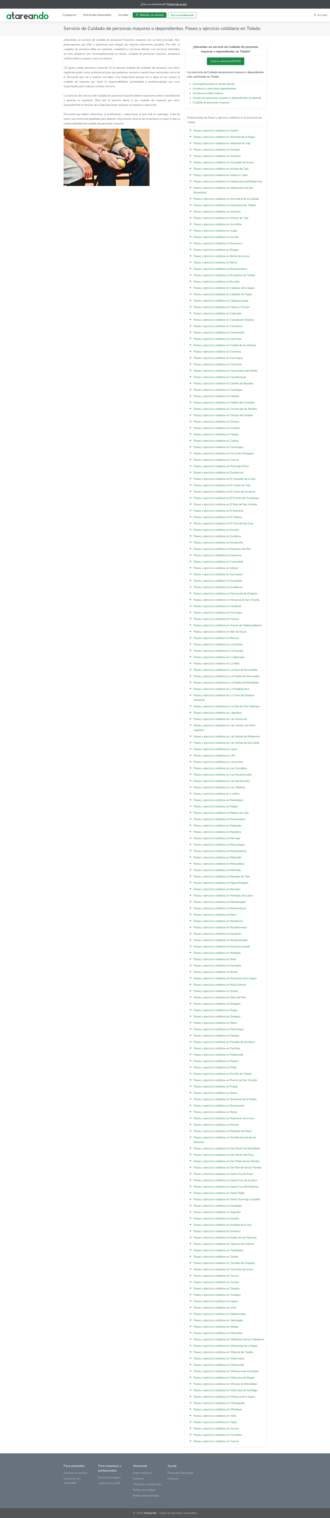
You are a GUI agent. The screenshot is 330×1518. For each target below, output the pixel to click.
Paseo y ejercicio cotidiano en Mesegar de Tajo (222, 876)
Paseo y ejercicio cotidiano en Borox (215, 262)
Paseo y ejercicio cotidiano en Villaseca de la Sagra (224, 1397)
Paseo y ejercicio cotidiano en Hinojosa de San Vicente (227, 600)
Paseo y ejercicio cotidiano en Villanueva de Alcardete (226, 1371)
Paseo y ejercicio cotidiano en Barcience (218, 243)
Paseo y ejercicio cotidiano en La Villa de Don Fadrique (227, 706)
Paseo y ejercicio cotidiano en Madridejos (218, 800)
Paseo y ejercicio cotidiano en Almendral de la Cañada (226, 199)
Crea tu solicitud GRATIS (225, 61)
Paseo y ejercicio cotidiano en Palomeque (219, 1029)
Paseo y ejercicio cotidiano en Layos (215, 749)
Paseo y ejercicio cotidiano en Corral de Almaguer (224, 453)
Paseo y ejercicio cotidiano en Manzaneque (219, 819)
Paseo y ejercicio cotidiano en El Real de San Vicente (225, 504)
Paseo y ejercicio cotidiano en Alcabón (217, 150)
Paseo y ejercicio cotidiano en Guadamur (218, 587)
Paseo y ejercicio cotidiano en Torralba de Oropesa (224, 1263)
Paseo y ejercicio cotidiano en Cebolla (216, 396)
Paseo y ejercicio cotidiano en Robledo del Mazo (223, 1131)
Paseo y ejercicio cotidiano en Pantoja (216, 1036)
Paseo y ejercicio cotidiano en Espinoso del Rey (222, 549)
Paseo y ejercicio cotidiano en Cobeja (216, 434)
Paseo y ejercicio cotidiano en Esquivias (217, 555)
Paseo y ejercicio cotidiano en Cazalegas (218, 390)
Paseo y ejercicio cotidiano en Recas (215, 1112)
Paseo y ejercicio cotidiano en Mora (215, 915)
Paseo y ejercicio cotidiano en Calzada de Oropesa (224, 320)
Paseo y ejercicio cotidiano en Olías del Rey (220, 997)
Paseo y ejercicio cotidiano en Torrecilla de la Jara (223, 1269)
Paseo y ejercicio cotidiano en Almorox (217, 211)
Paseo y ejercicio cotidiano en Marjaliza (217, 832)
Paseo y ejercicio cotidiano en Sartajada (217, 1206)
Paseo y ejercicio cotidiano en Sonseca (217, 1231)
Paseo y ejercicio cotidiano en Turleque (217, 1295)
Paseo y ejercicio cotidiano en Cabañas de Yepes (223, 294)
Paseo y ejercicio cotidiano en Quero (216, 1093)
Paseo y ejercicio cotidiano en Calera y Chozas (222, 307)
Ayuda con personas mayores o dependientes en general (227, 98)
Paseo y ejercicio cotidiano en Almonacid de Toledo (225, 205)
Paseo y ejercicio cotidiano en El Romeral (218, 511)
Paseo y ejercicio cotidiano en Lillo (214, 755)
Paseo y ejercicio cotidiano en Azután (216, 237)
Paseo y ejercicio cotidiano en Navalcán (217, 934)
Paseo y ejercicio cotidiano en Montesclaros (220, 908)
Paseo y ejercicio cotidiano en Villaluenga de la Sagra (225, 1346)
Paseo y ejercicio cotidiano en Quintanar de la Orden (225, 1099)
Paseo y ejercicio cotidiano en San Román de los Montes (228, 1167)
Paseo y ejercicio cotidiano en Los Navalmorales (223, 775)
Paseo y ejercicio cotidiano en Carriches (218, 364)
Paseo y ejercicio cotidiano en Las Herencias (220, 719)
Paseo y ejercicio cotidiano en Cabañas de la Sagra (224, 288)
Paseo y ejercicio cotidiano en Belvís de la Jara (221, 256)
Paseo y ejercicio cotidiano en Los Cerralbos (220, 768)
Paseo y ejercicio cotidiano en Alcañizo (217, 156)
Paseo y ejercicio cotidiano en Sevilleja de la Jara (223, 1225)
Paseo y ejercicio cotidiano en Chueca (216, 422)
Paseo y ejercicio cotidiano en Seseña (216, 1218)
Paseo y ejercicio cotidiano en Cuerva (216, 460)
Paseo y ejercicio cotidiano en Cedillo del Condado (224, 402)
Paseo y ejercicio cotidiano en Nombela (217, 966)
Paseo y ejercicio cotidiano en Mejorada (217, 857)
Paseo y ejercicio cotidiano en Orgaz (215, 1010)
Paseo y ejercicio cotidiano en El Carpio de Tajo (222, 485)
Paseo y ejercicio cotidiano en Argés (215, 231)
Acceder (123, 15)
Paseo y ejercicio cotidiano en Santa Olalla (219, 1193)
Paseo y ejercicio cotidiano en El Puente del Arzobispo (226, 498)
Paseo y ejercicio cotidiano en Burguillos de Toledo (224, 275)
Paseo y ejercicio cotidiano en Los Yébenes (219, 787)
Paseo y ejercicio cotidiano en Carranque (218, 358)
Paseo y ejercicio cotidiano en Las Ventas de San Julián (227, 743)
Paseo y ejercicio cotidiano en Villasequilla (219, 1403)
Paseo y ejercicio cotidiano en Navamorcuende (222, 946)
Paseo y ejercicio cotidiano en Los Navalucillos (222, 781)
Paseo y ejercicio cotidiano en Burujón (217, 282)
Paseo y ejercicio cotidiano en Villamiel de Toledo (223, 1352)
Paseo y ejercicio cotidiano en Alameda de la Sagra (224, 137)
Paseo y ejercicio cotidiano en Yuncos (216, 1441)
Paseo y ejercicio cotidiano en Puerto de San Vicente (225, 1080)
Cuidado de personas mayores (211, 102)
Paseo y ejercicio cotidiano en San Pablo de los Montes (227, 1161)
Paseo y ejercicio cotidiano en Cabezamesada (221, 301)
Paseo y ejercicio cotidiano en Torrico (216, 1276)
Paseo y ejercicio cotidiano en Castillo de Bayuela (223, 383)
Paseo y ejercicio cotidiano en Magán (216, 806)
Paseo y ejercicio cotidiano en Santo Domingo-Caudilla (227, 1199)
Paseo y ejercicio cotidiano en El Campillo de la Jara (224, 479)
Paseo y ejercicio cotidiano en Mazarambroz (220, 851)
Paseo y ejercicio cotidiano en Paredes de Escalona (224, 1042)
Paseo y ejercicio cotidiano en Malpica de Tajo (221, 813)
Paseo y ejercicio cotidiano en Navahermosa (220, 927)
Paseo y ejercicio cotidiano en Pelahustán (218, 1055)
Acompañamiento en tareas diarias (214, 84)
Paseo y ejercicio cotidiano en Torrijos (216, 1282)
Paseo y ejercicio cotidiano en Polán (215, 1067)
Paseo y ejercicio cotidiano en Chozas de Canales (223, 415)
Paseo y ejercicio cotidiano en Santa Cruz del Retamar (226, 1187)
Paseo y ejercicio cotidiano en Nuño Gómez (220, 985)
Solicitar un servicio (151, 15)
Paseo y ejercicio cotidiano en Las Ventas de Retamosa (227, 736)
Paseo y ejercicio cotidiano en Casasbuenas (220, 377)
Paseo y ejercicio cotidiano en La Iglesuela (219, 657)
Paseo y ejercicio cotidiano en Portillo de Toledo (222, 1074)
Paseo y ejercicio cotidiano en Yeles (215, 1416)
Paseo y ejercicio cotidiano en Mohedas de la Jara (223, 895)
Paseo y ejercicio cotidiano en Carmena (217, 352)
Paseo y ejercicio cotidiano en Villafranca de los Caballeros (229, 1339)
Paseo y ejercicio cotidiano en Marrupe (217, 838)
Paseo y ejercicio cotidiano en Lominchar (218, 762)
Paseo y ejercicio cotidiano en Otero (215, 1023)
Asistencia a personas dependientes (214, 88)
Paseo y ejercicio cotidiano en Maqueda (217, 825)
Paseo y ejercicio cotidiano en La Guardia (218, 651)
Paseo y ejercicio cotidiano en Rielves (216, 1125)
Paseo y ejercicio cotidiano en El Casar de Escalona (224, 492)
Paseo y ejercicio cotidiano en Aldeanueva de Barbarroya (228, 181)
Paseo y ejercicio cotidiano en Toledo (216, 1257)
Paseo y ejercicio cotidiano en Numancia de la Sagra (225, 978)
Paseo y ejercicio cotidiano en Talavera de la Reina (224, 1244)
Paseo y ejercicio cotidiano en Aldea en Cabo (221, 175)
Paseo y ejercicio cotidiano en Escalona (217, 536)
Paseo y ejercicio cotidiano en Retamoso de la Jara (224, 1118)
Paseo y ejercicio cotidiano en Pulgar (216, 1086)
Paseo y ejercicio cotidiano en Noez (215, 959)
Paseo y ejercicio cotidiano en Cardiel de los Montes (225, 345)
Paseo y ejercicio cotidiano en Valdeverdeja (219, 1314)
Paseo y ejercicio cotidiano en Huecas (216, 619)
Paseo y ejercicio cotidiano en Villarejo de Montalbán (225, 1384)
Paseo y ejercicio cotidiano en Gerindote (218, 581)
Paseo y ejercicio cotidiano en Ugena (216, 1301)
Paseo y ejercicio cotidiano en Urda (215, 1307)
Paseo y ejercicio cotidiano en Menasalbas (219, 864)
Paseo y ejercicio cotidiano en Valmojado (218, 1320)
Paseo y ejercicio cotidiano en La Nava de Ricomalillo (226, 670)
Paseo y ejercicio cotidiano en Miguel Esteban (221, 883)
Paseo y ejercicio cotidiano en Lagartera (218, 713)
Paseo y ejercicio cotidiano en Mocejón (217, 889)
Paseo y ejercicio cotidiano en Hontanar (217, 606)
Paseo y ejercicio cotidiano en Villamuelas (219, 1365)
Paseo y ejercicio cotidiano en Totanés (217, 1288)
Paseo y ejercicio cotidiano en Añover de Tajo (221, 218)
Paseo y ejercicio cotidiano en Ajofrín (216, 130)
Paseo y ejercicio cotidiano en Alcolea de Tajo (221, 169)
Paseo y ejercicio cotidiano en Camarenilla (219, 332)
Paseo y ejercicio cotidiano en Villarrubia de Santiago (225, 1390)
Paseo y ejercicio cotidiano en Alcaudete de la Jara (224, 162)
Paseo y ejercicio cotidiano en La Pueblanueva (221, 689)
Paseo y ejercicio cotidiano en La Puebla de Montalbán (226, 683)
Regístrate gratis (177, 4)
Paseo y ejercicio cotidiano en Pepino (216, 1061)
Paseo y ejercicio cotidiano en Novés (216, 972)
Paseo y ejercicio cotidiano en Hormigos (218, 612)
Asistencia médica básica (208, 93)
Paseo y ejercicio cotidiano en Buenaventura (220, 269)
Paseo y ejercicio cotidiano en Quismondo (219, 1106)
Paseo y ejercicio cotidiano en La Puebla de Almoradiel (227, 676)
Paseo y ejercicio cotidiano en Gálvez (216, 568)
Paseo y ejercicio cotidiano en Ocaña (216, 991)
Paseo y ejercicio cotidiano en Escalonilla (218, 542)
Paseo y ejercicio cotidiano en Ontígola (217, 1004)
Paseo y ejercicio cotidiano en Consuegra (218, 447)
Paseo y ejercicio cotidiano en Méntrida (217, 870)
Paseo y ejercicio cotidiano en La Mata (216, 663)
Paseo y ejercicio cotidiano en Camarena (218, 326)
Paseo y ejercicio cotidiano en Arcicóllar (218, 224)
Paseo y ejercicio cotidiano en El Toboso (218, 517)
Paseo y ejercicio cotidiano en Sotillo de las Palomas (225, 1237)
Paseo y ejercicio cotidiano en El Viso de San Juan (223, 523)
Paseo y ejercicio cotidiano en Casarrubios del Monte (225, 371)
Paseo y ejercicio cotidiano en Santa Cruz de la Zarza (225, 1180)
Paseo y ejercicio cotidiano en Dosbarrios (219, 472)
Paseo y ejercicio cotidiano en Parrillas (217, 1048)
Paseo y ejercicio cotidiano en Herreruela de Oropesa (225, 593)
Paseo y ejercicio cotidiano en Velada (216, 1327)
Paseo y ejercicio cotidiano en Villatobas (218, 1409)
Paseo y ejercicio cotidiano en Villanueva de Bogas (224, 1378)
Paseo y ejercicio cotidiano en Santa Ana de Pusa (223, 1174)
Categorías (69, 15)
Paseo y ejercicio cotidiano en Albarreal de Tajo (222, 143)
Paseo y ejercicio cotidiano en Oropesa (217, 1016)
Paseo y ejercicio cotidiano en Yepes (215, 1422)
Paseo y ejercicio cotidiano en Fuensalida (218, 562)
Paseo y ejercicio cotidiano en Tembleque (218, 1250)
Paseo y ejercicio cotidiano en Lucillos (216, 794)
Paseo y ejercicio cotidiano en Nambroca (218, 921)
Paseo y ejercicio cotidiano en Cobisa (216, 441)
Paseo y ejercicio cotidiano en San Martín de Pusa (224, 1155)
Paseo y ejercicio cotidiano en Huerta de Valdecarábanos (228, 625)
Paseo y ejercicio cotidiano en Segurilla (217, 1212)
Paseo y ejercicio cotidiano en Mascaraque (219, 845)
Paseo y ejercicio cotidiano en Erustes (216, 530)
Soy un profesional (182, 15)
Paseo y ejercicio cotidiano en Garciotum (218, 574)
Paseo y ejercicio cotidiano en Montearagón (220, 902)
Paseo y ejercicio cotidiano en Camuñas (217, 339)
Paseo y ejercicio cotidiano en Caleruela (217, 313)
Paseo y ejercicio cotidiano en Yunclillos (218, 1435)
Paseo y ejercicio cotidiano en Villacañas (218, 1333)
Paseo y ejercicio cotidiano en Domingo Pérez (221, 466)
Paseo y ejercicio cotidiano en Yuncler (216, 1428)
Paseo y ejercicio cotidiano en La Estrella (218, 644)
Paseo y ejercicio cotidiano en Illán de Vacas (220, 632)
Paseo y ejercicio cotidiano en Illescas (216, 638)
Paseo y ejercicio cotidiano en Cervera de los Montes (225, 409)
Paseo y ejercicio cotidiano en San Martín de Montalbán (227, 1148)
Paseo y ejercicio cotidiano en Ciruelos (217, 428)
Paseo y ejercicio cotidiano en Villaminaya (219, 1358)
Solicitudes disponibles (97, 15)
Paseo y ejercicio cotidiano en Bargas (216, 250)
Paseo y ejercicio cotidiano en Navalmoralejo (221, 940)
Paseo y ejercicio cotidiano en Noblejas (217, 953)
